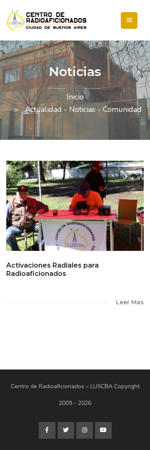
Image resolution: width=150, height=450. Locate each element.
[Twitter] (66, 430)
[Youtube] (103, 430)
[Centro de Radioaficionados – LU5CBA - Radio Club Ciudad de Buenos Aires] (75, 20)
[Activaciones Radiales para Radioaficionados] (75, 206)
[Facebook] (47, 430)
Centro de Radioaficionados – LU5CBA (61, 386)
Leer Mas (130, 302)
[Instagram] (84, 430)
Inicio (75, 97)
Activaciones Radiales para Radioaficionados (52, 269)
